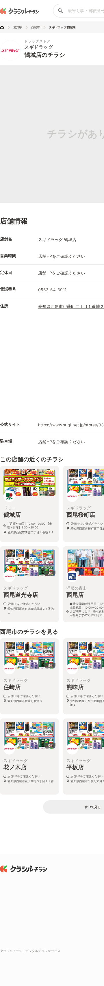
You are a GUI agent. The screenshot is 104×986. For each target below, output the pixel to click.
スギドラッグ (38, 47)
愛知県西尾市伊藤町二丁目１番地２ (71, 306)
